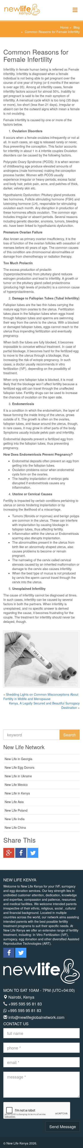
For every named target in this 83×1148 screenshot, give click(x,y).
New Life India (15, 819)
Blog (76, 27)
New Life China (15, 827)
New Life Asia (14, 802)
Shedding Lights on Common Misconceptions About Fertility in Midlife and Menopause (40, 696)
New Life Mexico (16, 784)
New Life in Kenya (17, 793)
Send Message (62, 1126)
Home (64, 27)
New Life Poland (16, 810)
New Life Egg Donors (19, 767)
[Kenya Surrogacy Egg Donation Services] (20, 5)
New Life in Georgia (18, 759)
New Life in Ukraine (18, 776)
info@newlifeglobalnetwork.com (36, 1017)
